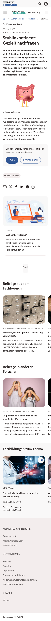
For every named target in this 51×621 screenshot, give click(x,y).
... (46, 12)
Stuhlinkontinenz (11, 175)
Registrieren (30, 160)
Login (12, 160)
